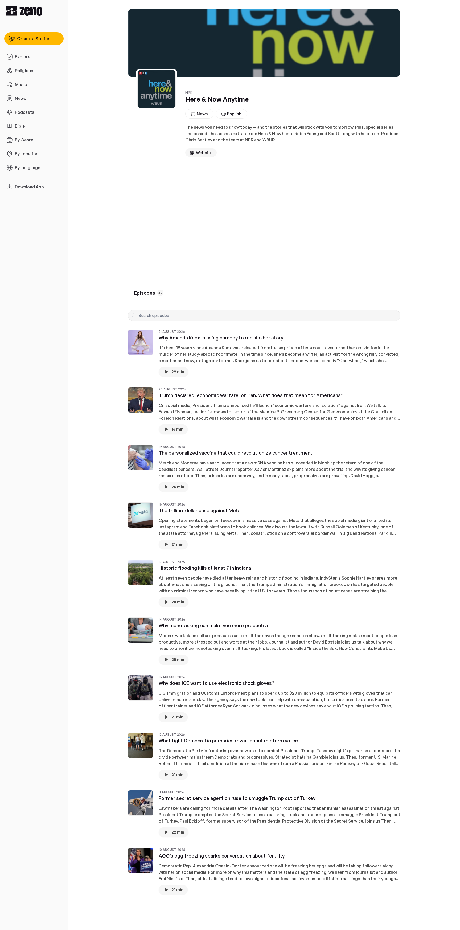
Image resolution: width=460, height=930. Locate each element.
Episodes (148, 293)
